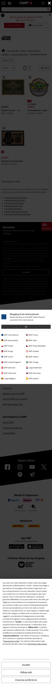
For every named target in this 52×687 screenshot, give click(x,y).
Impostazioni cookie (11, 641)
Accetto (26, 665)
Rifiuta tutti (26, 672)
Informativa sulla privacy (37, 644)
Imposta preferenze (26, 680)
